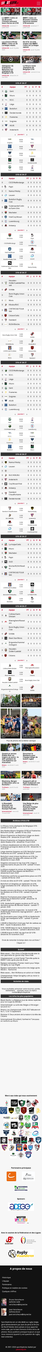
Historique (6, 1277)
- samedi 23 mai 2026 (19, 826)
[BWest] (10, 1140)
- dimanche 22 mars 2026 (19, 858)
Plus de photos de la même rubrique (21, 740)
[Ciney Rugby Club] (30, 1147)
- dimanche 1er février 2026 (19, 885)
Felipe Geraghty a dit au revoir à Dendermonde (20, 976)
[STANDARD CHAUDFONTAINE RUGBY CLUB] (37, 1147)
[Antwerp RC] (31, 1140)
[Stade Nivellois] (34, 1117)
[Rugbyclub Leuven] (35, 1133)
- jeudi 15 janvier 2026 (21, 911)
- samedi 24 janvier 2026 (21, 892)
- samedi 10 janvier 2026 (20, 918)
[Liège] (21, 1132)
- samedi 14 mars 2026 (20, 864)
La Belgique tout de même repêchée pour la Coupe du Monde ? (21, 1001)
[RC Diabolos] (35, 1103)
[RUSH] (14, 1117)
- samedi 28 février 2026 (21, 877)
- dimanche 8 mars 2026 (20, 871)
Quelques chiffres (9, 1291)
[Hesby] (6, 1103)
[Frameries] (38, 1111)
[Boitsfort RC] (3, 1110)
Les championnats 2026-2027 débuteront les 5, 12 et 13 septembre (20, 1010)
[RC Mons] (28, 1133)
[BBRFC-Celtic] (35, 1125)
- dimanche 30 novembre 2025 (18, 933)
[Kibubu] (11, 1147)
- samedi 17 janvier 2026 (20, 905)
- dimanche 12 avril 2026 (21, 846)
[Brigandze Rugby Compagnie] (13, 1154)
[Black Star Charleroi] (14, 1103)
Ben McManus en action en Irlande (20, 972)
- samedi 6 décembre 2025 (20, 928)
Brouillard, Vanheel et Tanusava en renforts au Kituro (20, 1020)
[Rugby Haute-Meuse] (27, 1117)
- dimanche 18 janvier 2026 (19, 898)
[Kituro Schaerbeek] (24, 1140)
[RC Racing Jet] (27, 1125)
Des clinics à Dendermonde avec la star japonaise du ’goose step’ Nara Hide (20, 954)
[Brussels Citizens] (24, 1110)
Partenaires (7, 1284)
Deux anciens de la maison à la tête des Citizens (21, 1015)
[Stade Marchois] (21, 1125)
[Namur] (11, 1110)
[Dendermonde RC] (17, 1140)
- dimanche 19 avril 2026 (19, 841)
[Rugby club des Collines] (13, 1132)
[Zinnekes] (28, 1154)
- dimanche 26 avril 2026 (20, 836)
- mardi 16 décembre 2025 (21, 924)
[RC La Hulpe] (20, 1154)
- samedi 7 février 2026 (21, 881)
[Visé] (38, 1140)
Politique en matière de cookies (14, 1288)
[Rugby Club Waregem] (21, 1117)
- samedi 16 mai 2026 (21, 831)
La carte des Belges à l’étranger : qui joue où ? (20, 1005)
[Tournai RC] (19, 1147)
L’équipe (5, 1281)
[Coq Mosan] (3, 1140)
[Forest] (30, 1110)
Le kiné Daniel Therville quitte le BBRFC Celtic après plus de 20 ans (20, 959)
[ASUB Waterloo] (6, 1133)
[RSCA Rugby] (4, 1147)
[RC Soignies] (6, 1117)
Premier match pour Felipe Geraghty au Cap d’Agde (20, 964)
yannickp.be (21, 1349)
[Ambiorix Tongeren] (6, 1125)
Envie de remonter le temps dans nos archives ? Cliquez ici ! (21, 941)
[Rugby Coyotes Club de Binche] (21, 1103)
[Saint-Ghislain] (17, 1110)
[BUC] (25, 1147)
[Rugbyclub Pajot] (29, 1103)
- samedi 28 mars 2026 (21, 852)
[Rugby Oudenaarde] (14, 1125)
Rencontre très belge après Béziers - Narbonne (20, 968)
